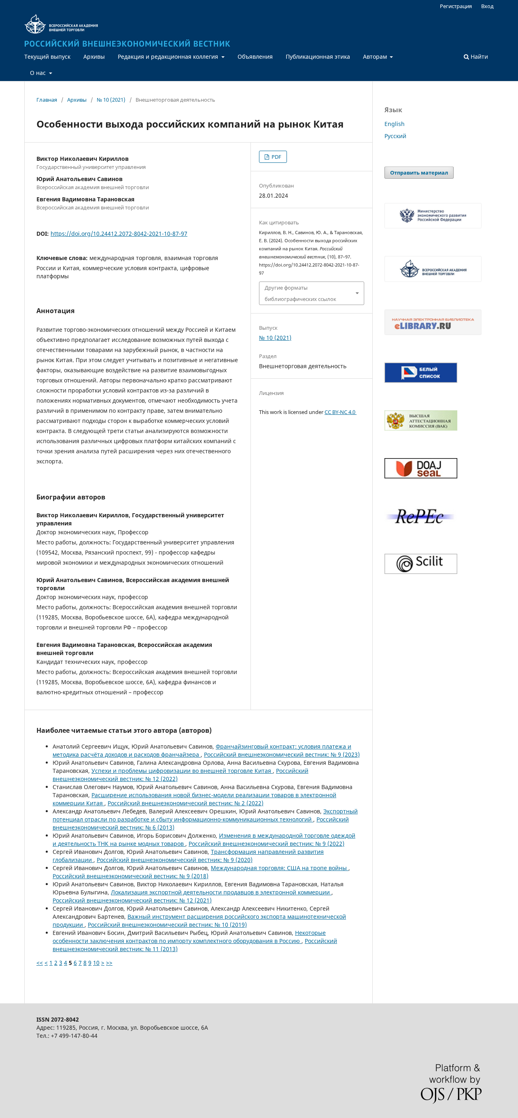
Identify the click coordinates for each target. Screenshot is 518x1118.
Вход (487, 6)
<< (39, 963)
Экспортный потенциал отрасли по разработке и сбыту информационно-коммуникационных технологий (205, 815)
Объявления (255, 56)
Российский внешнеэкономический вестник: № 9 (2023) (282, 754)
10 (96, 963)
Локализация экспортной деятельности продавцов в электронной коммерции (221, 892)
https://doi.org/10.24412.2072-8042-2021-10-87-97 (119, 233)
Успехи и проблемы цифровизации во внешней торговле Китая (182, 770)
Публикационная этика (318, 56)
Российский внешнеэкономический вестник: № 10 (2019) (167, 924)
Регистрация (456, 6)
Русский (395, 136)
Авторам (375, 56)
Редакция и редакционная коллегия (169, 56)
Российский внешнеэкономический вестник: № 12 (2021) (132, 900)
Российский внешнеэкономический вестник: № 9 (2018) (130, 876)
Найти (478, 56)
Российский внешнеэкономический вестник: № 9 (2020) (175, 860)
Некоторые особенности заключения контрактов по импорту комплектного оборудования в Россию (189, 937)
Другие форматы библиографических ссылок (300, 293)
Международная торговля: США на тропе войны (279, 868)
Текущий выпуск (47, 56)
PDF (275, 156)
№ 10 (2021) (111, 99)
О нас (38, 73)
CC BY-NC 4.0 (341, 412)
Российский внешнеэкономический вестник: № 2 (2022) (185, 803)
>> (109, 963)
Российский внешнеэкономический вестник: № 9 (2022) (266, 843)
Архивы (94, 56)
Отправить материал (419, 172)
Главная (46, 99)
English (394, 124)
